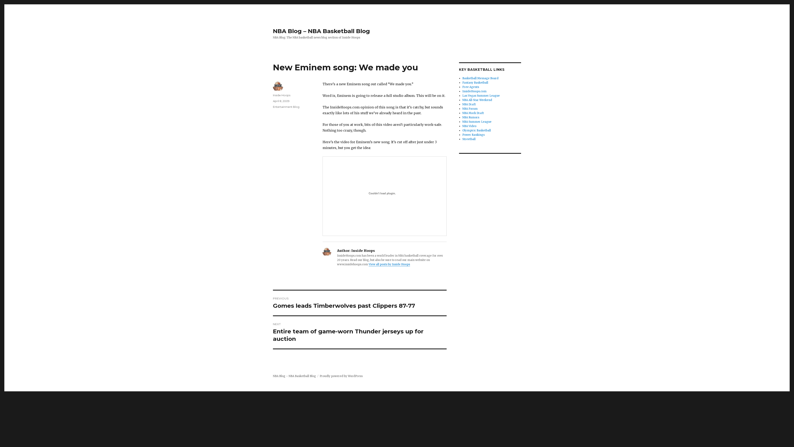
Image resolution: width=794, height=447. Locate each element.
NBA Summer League (476, 122)
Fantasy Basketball (475, 82)
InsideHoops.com (474, 91)
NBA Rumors (470, 117)
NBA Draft (469, 104)
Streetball (469, 139)
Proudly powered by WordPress (341, 376)
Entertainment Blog (286, 106)
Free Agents (470, 87)
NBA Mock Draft (473, 113)
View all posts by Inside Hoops (389, 264)
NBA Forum (470, 109)
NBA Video (469, 126)
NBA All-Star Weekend (477, 100)
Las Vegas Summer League (481, 95)
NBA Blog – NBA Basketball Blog (321, 31)
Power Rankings (473, 135)
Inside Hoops (281, 95)
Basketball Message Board (480, 78)
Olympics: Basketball (476, 130)
